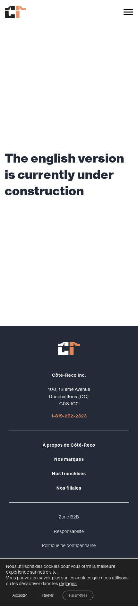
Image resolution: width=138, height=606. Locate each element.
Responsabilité (69, 531)
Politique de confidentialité (69, 545)
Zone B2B (69, 517)
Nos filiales (69, 488)
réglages (68, 583)
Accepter (20, 595)
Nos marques (69, 459)
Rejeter (48, 595)
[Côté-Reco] (15, 12)
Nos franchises (69, 473)
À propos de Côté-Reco (69, 445)
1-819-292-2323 (69, 416)
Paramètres (78, 595)
